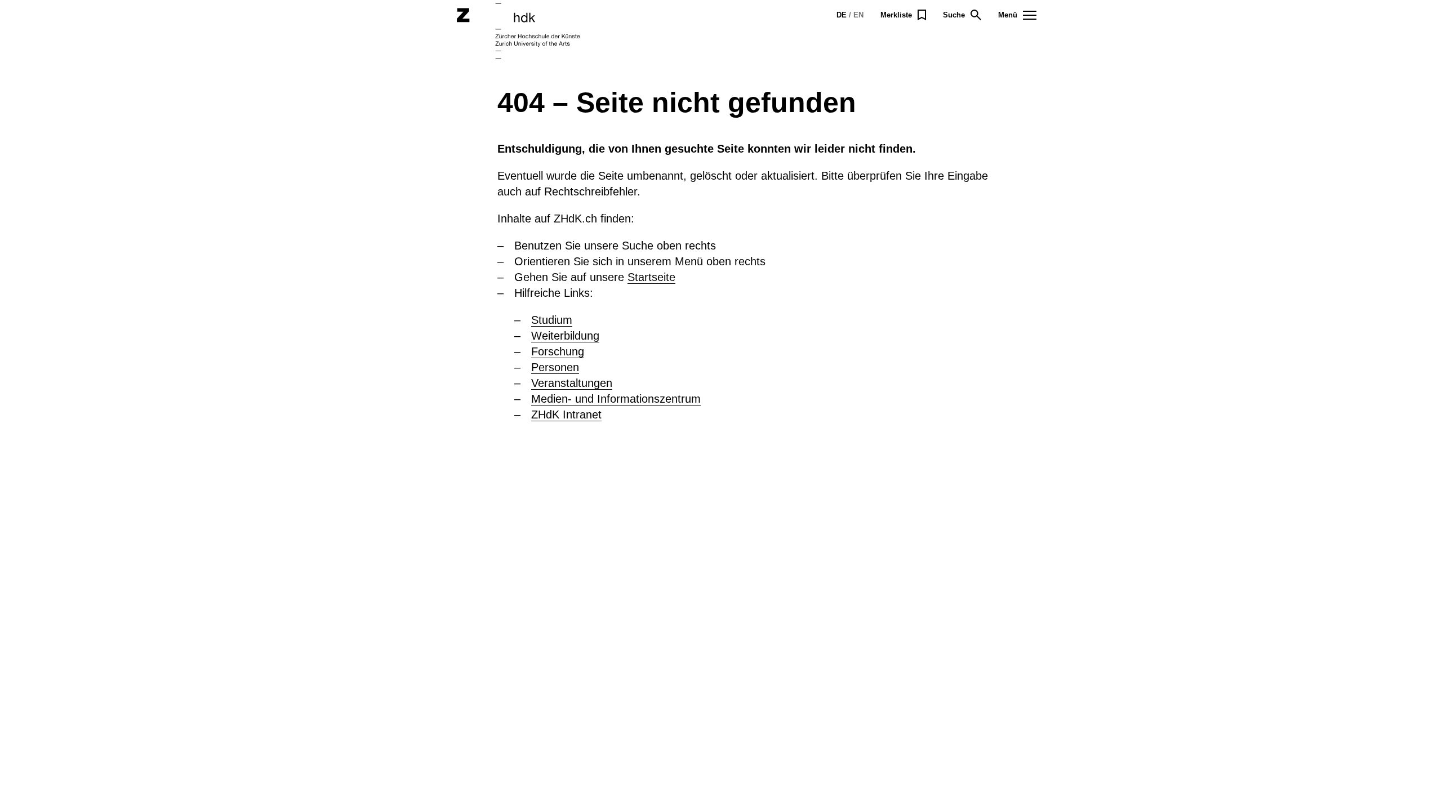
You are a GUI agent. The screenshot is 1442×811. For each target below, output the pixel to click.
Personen (555, 367)
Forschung (557, 351)
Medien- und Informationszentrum (616, 399)
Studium (551, 320)
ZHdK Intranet (566, 414)
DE (841, 15)
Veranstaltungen (571, 383)
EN (858, 15)
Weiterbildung (565, 335)
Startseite (651, 277)
